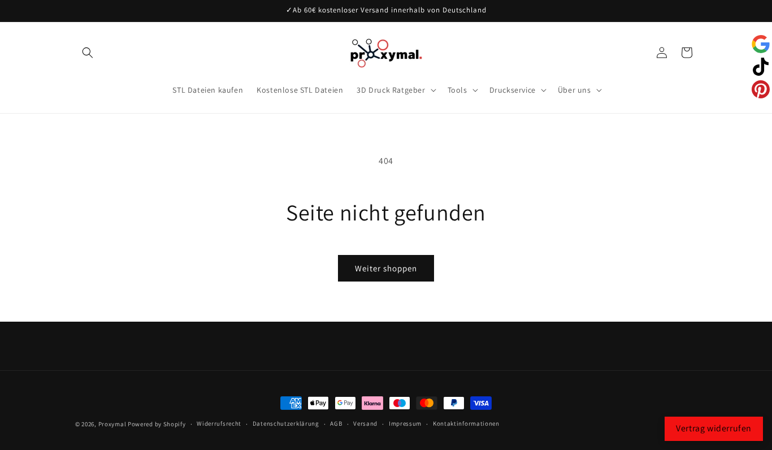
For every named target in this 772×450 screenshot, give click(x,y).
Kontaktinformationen (466, 423)
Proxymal (112, 424)
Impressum (405, 423)
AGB (336, 423)
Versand (365, 423)
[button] (87, 52)
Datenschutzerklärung (286, 423)
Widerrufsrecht (219, 423)
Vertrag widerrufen (714, 428)
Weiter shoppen (386, 268)
